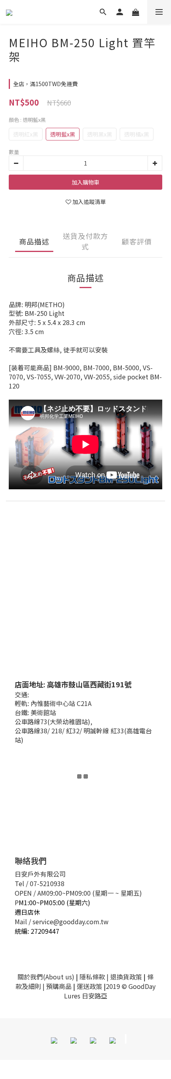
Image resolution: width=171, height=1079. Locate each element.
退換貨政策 (126, 976)
